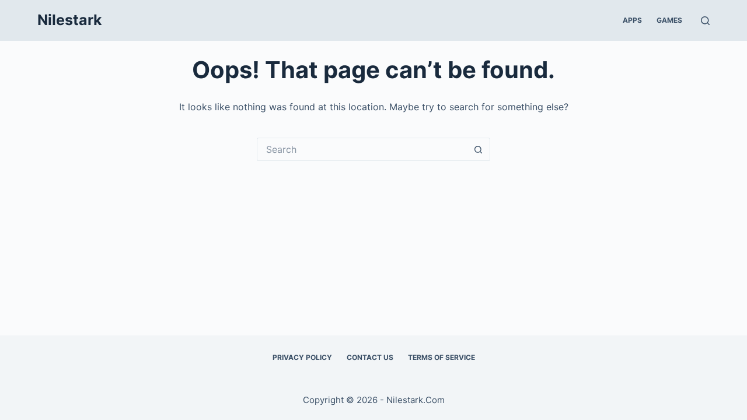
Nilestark (69, 20)
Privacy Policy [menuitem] (302, 357)
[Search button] (478, 149)
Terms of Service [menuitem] (441, 357)
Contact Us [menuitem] (370, 357)
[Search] (705, 20)
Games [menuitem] (669, 20)
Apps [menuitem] (632, 20)
